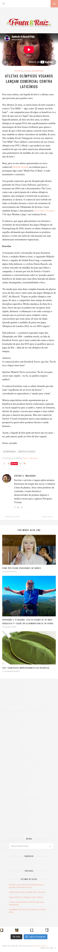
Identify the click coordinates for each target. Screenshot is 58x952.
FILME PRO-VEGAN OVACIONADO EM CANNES (21, 568)
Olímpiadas (9, 452)
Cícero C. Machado (29, 458)
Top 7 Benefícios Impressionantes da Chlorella (25, 668)
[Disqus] (29, 723)
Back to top (47, 948)
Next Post (47, 517)
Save (15, 463)
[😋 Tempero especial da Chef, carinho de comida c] (1, 930)
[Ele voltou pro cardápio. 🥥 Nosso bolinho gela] (31, 930)
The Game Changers (44, 210)
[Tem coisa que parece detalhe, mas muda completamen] (46, 930)
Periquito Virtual (40, 946)
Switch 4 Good (20, 167)
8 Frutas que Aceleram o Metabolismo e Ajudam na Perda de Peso (26, 886)
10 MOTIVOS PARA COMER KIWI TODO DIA (27, 892)
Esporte (18, 71)
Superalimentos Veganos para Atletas (26, 897)
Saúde (27, 71)
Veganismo (38, 71)
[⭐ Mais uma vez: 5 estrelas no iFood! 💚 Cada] (16, 930)
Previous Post (13, 517)
